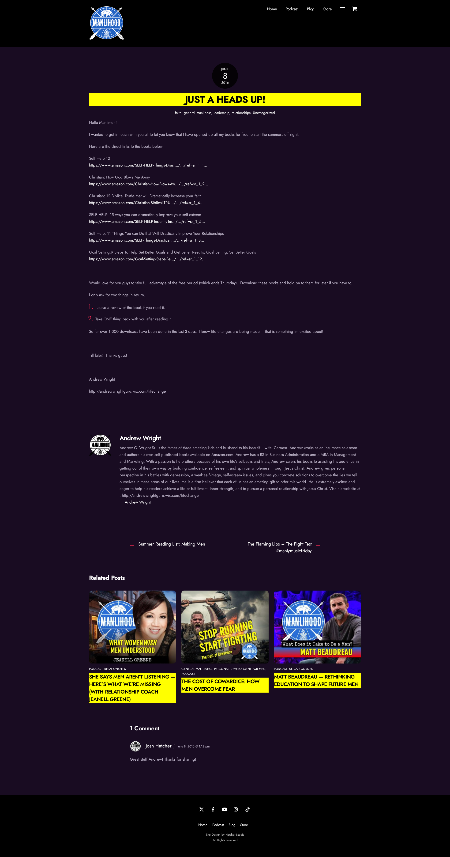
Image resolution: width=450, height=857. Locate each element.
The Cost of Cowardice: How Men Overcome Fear (220, 685)
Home (272, 9)
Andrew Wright (140, 438)
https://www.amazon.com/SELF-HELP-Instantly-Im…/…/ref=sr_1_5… (147, 221)
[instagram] (236, 808)
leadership (221, 112)
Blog (311, 9)
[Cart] (354, 9)
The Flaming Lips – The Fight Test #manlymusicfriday (280, 547)
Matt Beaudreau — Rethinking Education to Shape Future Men (316, 680)
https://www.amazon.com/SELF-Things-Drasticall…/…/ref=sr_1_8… (146, 240)
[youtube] (224, 808)
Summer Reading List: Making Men (171, 544)
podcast (95, 669)
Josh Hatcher (159, 745)
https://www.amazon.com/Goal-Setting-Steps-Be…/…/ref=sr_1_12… (147, 259)
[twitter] (201, 808)
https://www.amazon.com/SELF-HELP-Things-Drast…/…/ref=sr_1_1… (148, 165)
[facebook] (213, 808)
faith (178, 112)
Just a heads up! (225, 99)
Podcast (292, 9)
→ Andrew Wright (135, 502)
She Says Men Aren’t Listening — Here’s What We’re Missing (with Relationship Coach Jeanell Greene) (132, 688)
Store (327, 9)
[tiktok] (247, 808)
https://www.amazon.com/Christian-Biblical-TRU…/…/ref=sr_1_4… (146, 202)
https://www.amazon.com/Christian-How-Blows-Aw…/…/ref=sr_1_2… (148, 184)
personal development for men (239, 669)
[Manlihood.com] (106, 38)
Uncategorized (264, 112)
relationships (241, 112)
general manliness (197, 112)
